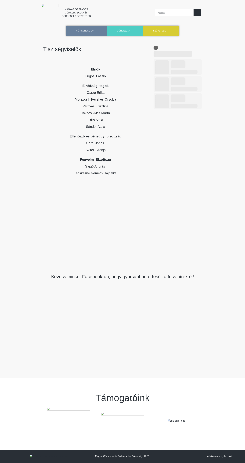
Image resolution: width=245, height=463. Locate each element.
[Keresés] (197, 12)
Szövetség (159, 31)
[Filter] (156, 48)
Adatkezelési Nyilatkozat (219, 456)
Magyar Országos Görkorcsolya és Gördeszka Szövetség (76, 12)
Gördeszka (123, 31)
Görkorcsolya (85, 31)
